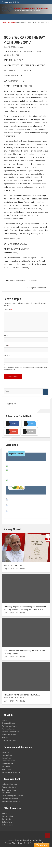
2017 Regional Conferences (36, 288)
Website (6, 355)
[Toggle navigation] (5, 17)
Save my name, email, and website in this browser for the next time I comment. (25, 369)
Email (6, 345)
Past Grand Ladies (8, 729)
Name (6, 335)
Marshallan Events (8, 761)
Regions (5, 737)
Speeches (5, 752)
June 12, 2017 (9, 47)
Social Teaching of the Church (12, 796)
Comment (8, 310)
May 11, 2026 (9, 613)
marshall (20, 47)
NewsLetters (6, 758)
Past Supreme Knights (9, 726)
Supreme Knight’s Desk (10, 799)
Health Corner (6, 769)
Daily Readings (7, 819)
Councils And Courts (9, 740)
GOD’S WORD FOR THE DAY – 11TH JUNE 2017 (22, 280)
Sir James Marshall (8, 723)
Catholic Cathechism (9, 784)
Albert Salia (20, 569)
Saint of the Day (7, 816)
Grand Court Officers (9, 735)
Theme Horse (17, 843)
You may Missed (12, 529)
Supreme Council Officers (11, 732)
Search (45, 392)
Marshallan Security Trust (11, 772)
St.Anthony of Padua (9, 790)
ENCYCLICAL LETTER (13, 565)
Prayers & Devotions (9, 787)
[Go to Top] (47, 835)
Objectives (5, 720)
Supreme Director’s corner (11, 801)
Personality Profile (8, 764)
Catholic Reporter (8, 825)
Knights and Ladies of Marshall (31, 840)
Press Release (7, 755)
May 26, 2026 (9, 569)
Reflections (6, 767)
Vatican (4, 813)
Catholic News (7, 822)
